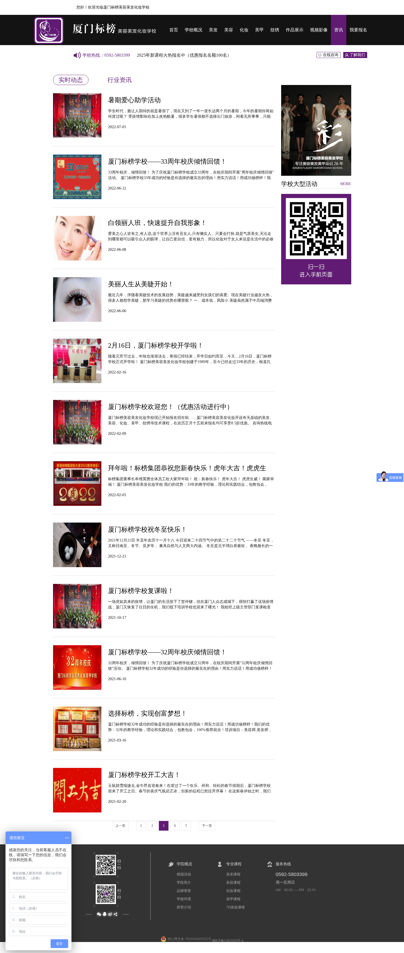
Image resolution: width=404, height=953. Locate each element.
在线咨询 (330, 55)
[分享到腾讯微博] (104, 914)
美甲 (259, 30)
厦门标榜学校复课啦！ (141, 590)
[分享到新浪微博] (110, 914)
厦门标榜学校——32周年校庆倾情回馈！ (167, 652)
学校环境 (184, 899)
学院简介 (184, 882)
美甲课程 (233, 899)
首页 (173, 30)
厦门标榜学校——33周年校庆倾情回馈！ (167, 161)
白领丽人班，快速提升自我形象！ (157, 222)
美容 (228, 30)
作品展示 (294, 30)
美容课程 (233, 882)
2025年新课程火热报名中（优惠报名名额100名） (184, 55)
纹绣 (274, 30)
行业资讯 (119, 79)
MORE (345, 184)
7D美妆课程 (235, 907)
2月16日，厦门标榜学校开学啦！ (156, 345)
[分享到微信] (99, 914)
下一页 (207, 826)
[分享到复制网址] (115, 914)
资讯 (338, 30)
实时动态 (71, 79)
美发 (213, 30)
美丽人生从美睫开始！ (141, 284)
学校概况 (193, 30)
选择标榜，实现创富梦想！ (147, 713)
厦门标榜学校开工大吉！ (144, 774)
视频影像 (319, 30)
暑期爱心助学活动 (134, 100)
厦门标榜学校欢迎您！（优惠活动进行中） (170, 406)
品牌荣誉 (184, 891)
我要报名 (358, 30)
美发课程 (233, 874)
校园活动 (184, 874)
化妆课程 (233, 891)
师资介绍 (184, 907)
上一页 (120, 826)
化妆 (244, 30)
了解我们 (357, 55)
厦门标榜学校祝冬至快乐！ (147, 529)
